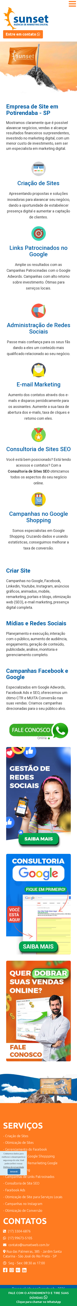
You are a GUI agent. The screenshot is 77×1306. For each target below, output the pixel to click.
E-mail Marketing (39, 384)
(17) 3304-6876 (19, 1231)
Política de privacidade (13, 1167)
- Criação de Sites (15, 1136)
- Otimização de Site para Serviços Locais (32, 1197)
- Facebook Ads (14, 1190)
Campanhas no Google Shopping (38, 517)
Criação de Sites (38, 183)
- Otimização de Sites (18, 1142)
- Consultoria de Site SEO (21, 1183)
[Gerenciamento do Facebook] (38, 800)
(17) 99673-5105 (20, 1238)
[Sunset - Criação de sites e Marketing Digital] (18, 1270)
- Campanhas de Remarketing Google (30, 1163)
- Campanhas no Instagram (22, 1204)
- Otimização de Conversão (22, 1210)
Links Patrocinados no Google (38, 251)
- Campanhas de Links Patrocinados (28, 1176)
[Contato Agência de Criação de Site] (38, 734)
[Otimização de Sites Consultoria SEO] (38, 907)
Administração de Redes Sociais (38, 328)
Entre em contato (21, 34)
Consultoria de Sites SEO (38, 449)
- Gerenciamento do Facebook (25, 1149)
